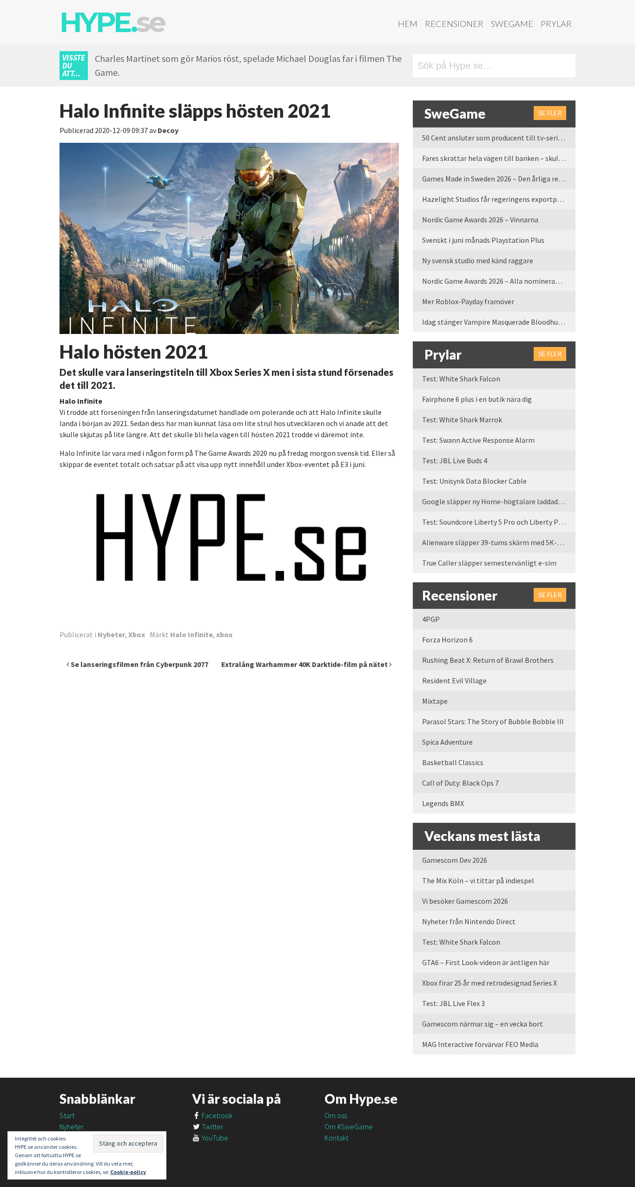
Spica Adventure (447, 742)
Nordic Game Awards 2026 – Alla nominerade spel (498, 281)
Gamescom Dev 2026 (454, 860)
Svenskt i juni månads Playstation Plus (483, 240)
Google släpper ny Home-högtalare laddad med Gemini (498, 501)
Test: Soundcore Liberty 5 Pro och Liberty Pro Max (498, 522)
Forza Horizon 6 (447, 639)
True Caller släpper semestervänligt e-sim (489, 562)
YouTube (214, 1137)
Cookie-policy (128, 1171)
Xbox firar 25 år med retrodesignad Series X (489, 982)
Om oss (335, 1115)
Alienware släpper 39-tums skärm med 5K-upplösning (498, 542)
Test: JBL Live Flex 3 (453, 1003)
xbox (224, 634)
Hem (407, 24)
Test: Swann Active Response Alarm (478, 440)
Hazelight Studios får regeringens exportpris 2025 (498, 199)
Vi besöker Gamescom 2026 (465, 901)
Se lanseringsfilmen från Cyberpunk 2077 (138, 664)
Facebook (216, 1115)
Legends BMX (443, 803)
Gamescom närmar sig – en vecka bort (482, 1023)
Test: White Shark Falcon (461, 378)
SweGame (512, 24)
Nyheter (111, 634)
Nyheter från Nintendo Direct (469, 921)
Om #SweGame (348, 1126)
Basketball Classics (452, 762)
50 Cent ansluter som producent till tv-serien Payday (498, 137)
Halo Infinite (191, 634)
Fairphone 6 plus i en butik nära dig (477, 399)
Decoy (168, 130)
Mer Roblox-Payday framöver (468, 301)
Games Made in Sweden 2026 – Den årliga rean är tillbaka (498, 178)
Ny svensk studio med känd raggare (477, 260)
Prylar (556, 24)
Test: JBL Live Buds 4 (454, 460)
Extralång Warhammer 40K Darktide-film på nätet (305, 664)
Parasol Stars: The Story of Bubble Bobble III (493, 721)
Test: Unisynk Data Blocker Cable (474, 481)
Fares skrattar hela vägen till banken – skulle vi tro (498, 158)
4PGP (431, 619)
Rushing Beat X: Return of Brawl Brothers (488, 660)
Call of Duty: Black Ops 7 (460, 782)
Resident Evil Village (454, 680)
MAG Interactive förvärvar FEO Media (480, 1044)
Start (67, 1115)
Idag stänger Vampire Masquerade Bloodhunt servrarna (498, 322)
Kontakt (336, 1137)
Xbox (136, 634)
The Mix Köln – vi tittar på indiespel (478, 880)
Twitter (211, 1126)
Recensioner (454, 24)
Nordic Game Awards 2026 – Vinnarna (480, 219)
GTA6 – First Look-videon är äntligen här (485, 962)
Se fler (550, 113)
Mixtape (435, 701)
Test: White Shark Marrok (462, 419)
